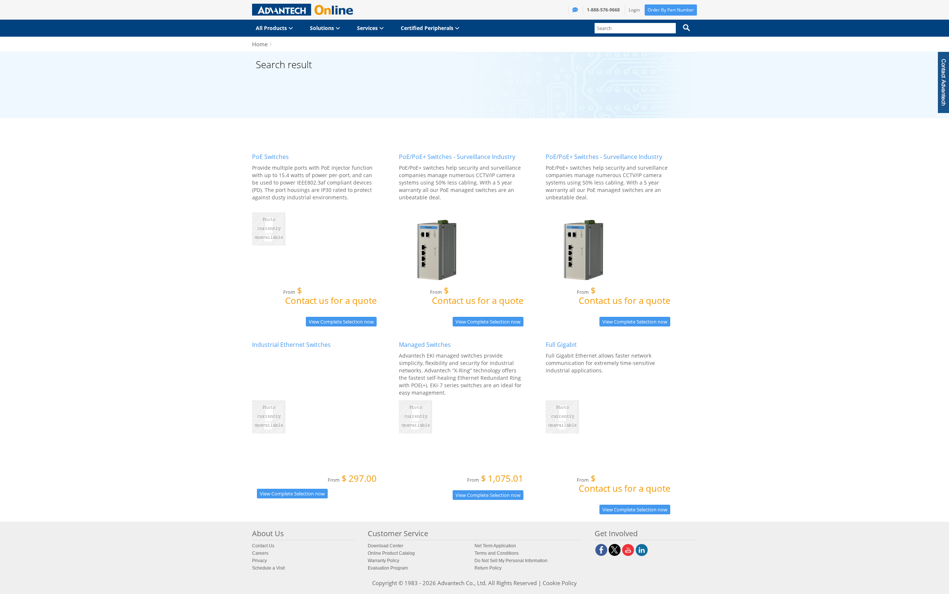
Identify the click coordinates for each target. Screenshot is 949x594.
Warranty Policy (383, 560)
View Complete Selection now (341, 321)
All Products (272, 27)
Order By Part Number (671, 10)
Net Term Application (495, 545)
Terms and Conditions (496, 553)
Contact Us (263, 545)
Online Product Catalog (391, 553)
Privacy (259, 560)
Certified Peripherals (428, 27)
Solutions (322, 27)
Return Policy (488, 568)
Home (260, 44)
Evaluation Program (388, 568)
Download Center (385, 545)
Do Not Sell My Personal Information (511, 560)
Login (634, 10)
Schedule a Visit (268, 568)
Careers (260, 553)
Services (368, 27)
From (330, 297)
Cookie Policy (560, 583)
